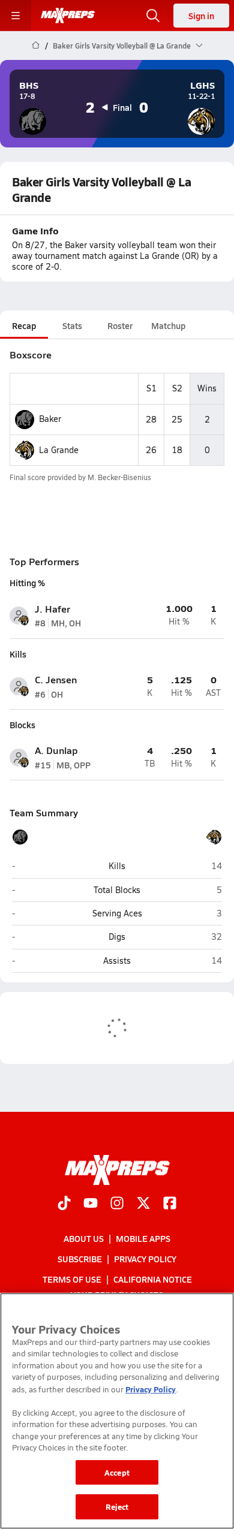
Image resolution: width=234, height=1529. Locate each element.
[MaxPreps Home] (68, 15)
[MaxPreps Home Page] (35, 45)
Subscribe (80, 1259)
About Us (84, 1238)
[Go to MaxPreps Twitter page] (143, 1204)
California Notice (152, 1279)
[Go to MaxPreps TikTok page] (64, 1204)
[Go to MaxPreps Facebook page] (170, 1204)
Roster (120, 325)
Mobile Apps (143, 1238)
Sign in (201, 16)
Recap (24, 325)
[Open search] (153, 15)
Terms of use (72, 1279)
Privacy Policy (145, 1259)
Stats (72, 325)
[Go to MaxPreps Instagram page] (117, 1204)
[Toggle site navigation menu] (15, 15)
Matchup (168, 325)
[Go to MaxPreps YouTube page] (90, 1204)
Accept (117, 1472)
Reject (117, 1506)
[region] (117, 1411)
